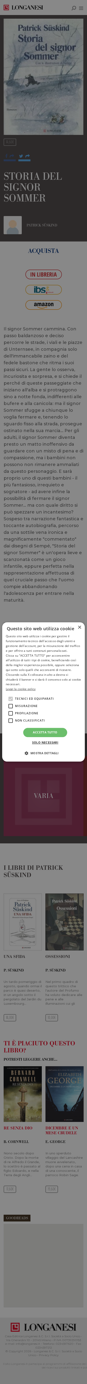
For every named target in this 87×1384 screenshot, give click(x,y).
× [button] (79, 627)
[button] (43, 753)
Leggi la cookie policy (21, 689)
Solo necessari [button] (45, 743)
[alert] (43, 692)
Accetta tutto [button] (45, 732)
